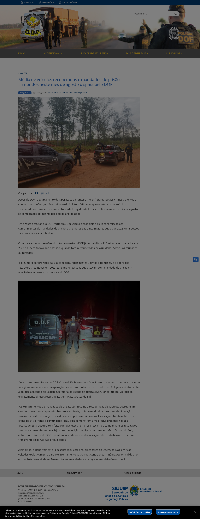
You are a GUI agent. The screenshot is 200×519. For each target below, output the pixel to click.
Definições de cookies (139, 512)
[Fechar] (195, 512)
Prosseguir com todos (168, 512)
